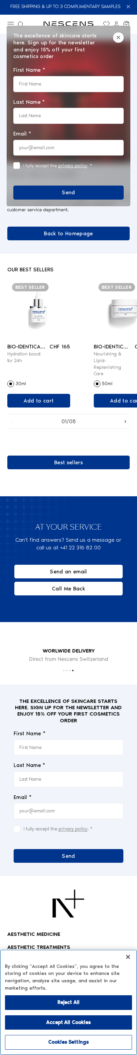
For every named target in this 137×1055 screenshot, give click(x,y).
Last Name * (30, 765)
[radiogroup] (38, 383)
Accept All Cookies (68, 1022)
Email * (23, 797)
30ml (21, 383)
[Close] (128, 7)
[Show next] (125, 422)
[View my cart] (126, 24)
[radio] (10, 383)
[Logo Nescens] (68, 903)
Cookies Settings (68, 1042)
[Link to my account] (116, 24)
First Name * (30, 733)
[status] (68, 116)
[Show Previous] (11, 422)
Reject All (68, 1002)
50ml (107, 383)
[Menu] (10, 24)
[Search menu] (20, 24)
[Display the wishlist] (106, 24)
